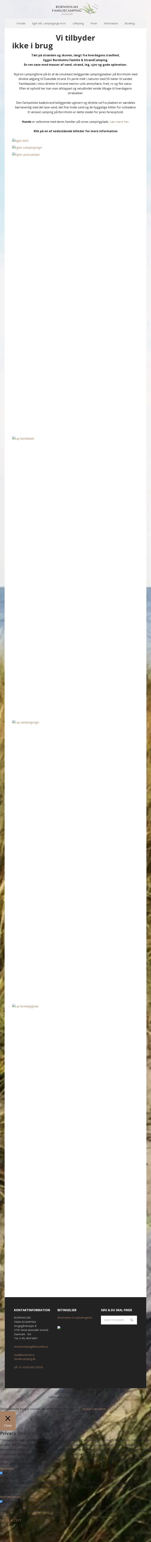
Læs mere (99, 1409)
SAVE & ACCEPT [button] (11, 1520)
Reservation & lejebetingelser (74, 1317)
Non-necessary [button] (10, 1497)
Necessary (10, 1473)
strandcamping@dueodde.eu (31, 1346)
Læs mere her (119, 122)
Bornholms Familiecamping (75, 9)
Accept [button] (87, 1409)
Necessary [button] (7, 1468)
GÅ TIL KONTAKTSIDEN (28, 1367)
